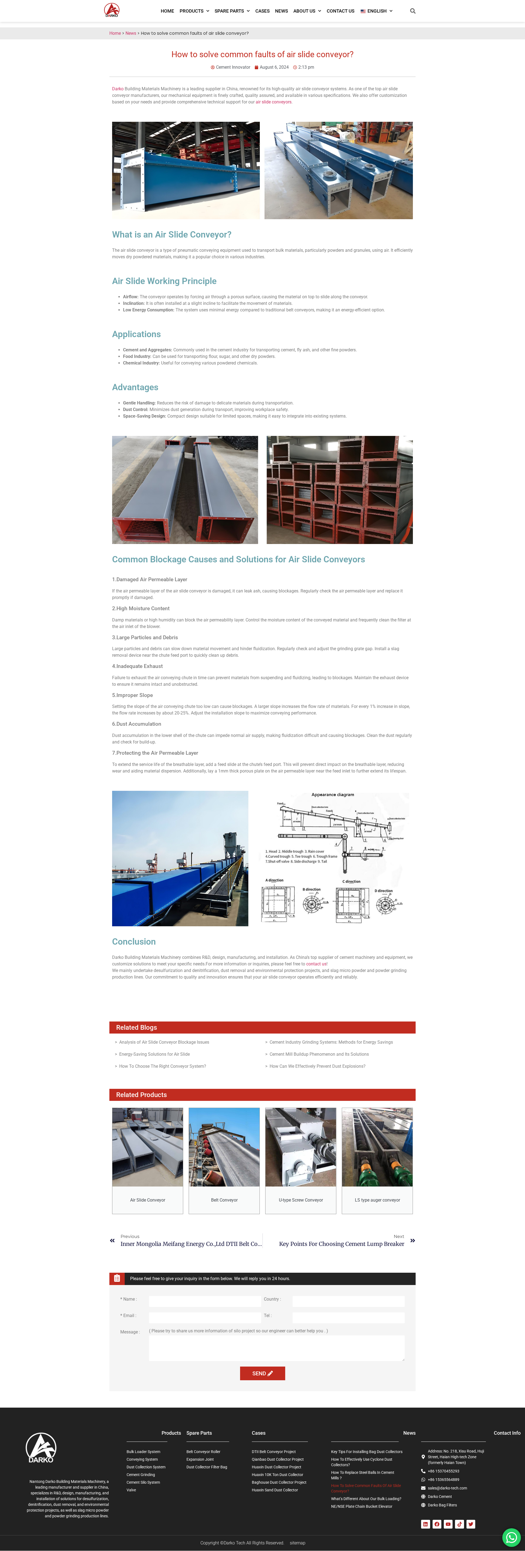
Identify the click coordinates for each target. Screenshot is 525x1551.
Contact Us (340, 11)
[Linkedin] (425, 1524)
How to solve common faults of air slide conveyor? (366, 1488)
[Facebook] (437, 1524)
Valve (131, 1490)
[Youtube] (448, 1524)
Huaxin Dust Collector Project (276, 1467)
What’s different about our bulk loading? (366, 1499)
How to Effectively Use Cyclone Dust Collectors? (361, 1462)
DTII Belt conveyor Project (274, 1451)
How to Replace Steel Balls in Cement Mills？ (362, 1475)
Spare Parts (229, 11)
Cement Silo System (143, 1482)
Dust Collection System (146, 1467)
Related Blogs (136, 1027)
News (281, 11)
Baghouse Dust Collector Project (279, 1482)
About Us (304, 11)
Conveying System (142, 1459)
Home (167, 11)
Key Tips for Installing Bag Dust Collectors (366, 1451)
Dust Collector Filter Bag (206, 1467)
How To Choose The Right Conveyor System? (162, 1066)
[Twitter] (470, 1524)
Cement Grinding (141, 1474)
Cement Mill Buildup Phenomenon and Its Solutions (319, 1054)
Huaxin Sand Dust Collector (275, 1490)
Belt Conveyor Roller (203, 1451)
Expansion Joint (200, 1459)
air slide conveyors (273, 102)
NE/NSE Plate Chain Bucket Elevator (361, 1506)
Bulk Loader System (143, 1451)
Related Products (141, 1095)
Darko (118, 88)
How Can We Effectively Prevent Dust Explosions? (318, 1066)
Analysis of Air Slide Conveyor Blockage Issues (164, 1042)
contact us (316, 964)
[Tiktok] (459, 1524)
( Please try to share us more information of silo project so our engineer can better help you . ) (238, 1331)
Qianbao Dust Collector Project (278, 1459)
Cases (262, 11)
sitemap (297, 1543)
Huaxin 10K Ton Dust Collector (277, 1474)
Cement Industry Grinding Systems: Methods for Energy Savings (331, 1042)
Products (191, 11)
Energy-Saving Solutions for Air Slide (154, 1054)
